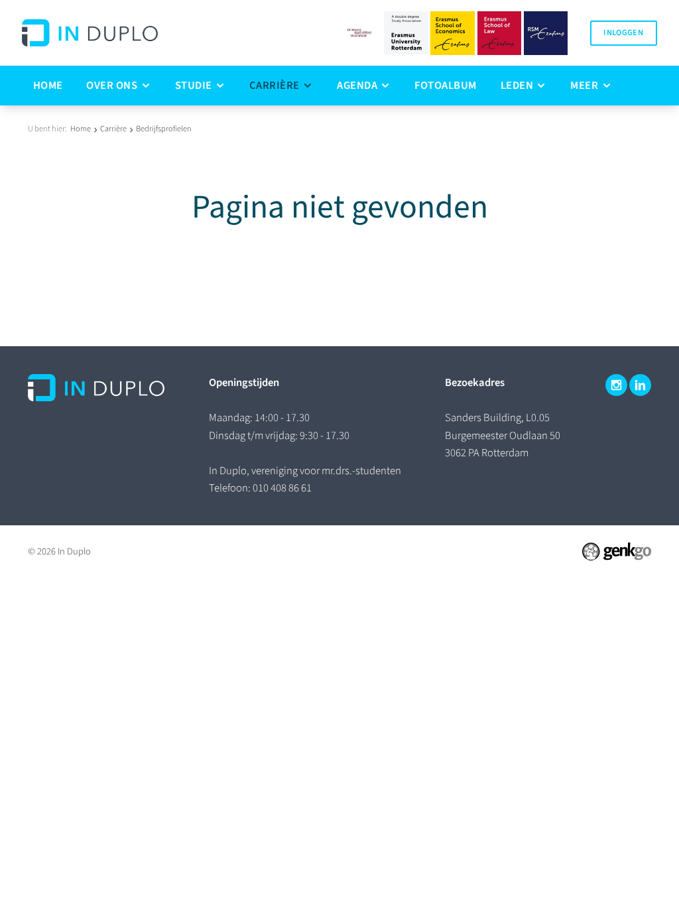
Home (80, 129)
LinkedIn (640, 385)
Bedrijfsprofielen (164, 129)
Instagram (616, 385)
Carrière (113, 129)
